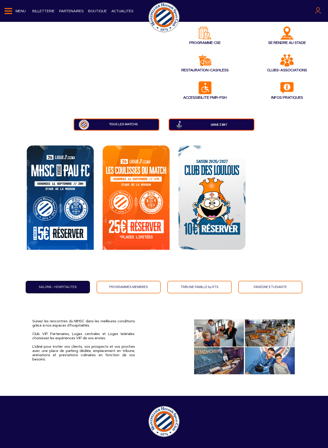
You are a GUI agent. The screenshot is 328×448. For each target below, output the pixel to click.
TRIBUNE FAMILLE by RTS (199, 287)
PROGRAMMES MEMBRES (128, 287)
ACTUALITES (122, 11)
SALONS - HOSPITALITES (58, 287)
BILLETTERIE (43, 11)
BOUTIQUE (97, 11)
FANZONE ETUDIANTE (270, 287)
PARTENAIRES (71, 11)
